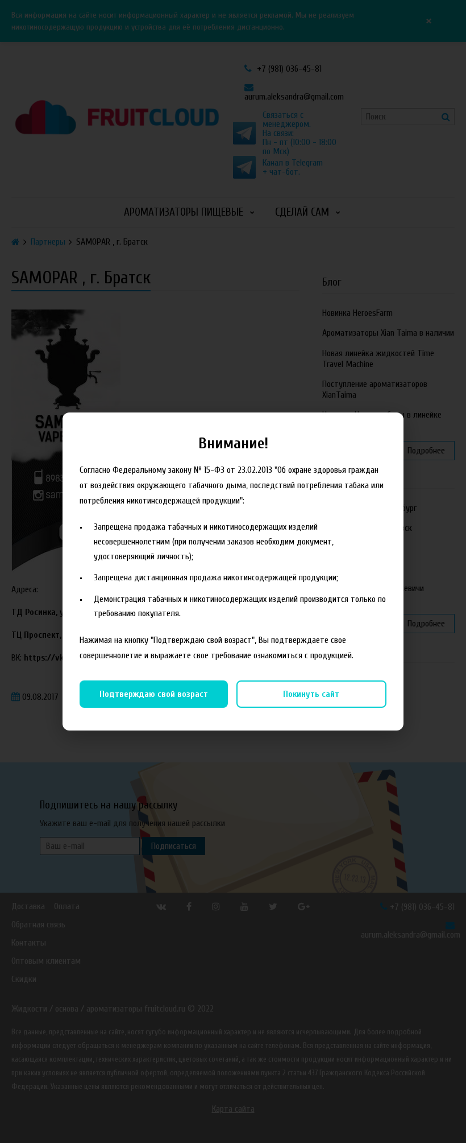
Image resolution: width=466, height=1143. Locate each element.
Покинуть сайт (311, 694)
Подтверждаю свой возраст (153, 694)
